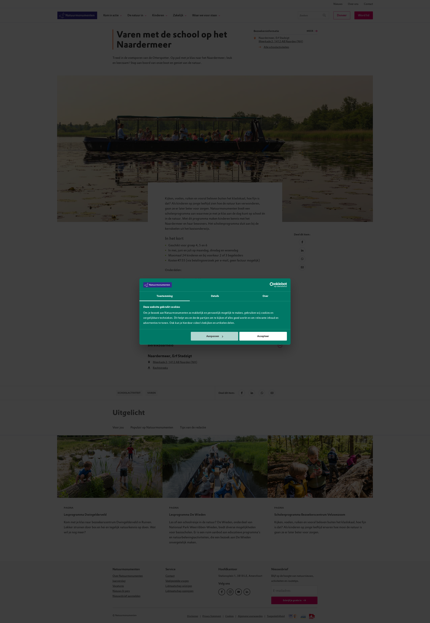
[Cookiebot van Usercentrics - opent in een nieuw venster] (272, 284)
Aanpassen (212, 336)
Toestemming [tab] (165, 296)
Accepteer (263, 336)
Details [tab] (215, 296)
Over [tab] (265, 296)
